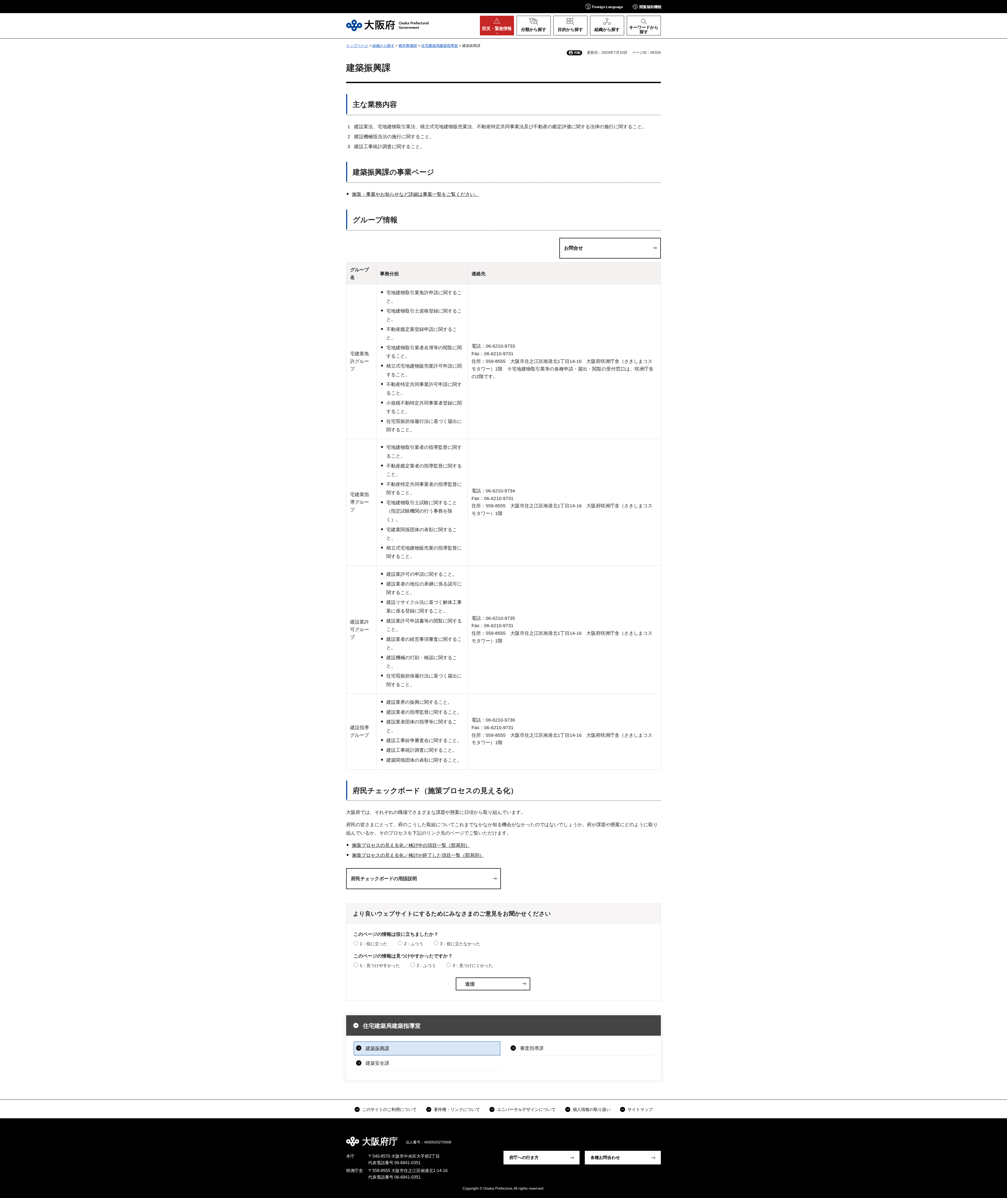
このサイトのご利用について (389, 1109)
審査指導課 (532, 1048)
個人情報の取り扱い (591, 1109)
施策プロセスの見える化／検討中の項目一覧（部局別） (411, 845)
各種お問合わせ (605, 1157)
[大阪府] (387, 25)
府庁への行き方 (524, 1157)
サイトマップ (640, 1109)
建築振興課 (377, 1048)
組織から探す (383, 46)
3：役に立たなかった (460, 944)
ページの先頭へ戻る (663, 1138)
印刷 (577, 53)
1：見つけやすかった (380, 965)
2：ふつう (413, 944)
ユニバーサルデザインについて (526, 1109)
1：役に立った (373, 944)
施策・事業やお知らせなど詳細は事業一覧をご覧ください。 (415, 194)
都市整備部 (408, 46)
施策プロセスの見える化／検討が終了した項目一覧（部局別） (418, 855)
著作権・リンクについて (457, 1109)
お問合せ (573, 248)
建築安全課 (377, 1063)
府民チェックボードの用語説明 (384, 878)
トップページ (357, 46)
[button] (604, 6)
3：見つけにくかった (473, 965)
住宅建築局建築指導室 (439, 46)
